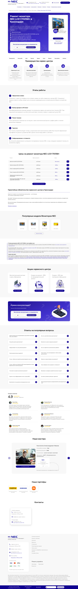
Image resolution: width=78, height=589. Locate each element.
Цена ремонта (33, 6)
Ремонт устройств (27, 6)
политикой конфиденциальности (33, 49)
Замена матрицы (29, 256)
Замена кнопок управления (52, 256)
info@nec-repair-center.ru (16, 549)
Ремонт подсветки (43, 256)
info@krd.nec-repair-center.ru (19, 516)
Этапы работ (20, 58)
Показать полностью (12, 206)
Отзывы (48, 6)
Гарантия (32, 58)
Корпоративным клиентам (56, 6)
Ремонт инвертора (36, 256)
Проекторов (40, 564)
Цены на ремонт (58, 38)
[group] (13, 489)
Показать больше (39, 233)
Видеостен (34, 566)
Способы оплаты (35, 553)
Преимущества (12, 58)
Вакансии (39, 6)
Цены (26, 58)
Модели (38, 58)
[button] (69, 458)
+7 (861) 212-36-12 (45, 2)
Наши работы (57, 58)
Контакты (44, 6)
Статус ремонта (56, 2)
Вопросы (49, 58)
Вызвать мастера (26, 466)
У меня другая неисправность (39, 183)
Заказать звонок (66, 2)
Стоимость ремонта (36, 536)
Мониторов (34, 564)
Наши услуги (34, 548)
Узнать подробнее (17, 290)
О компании (19, 6)
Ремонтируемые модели (37, 546)
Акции (44, 58)
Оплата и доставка (36, 538)
